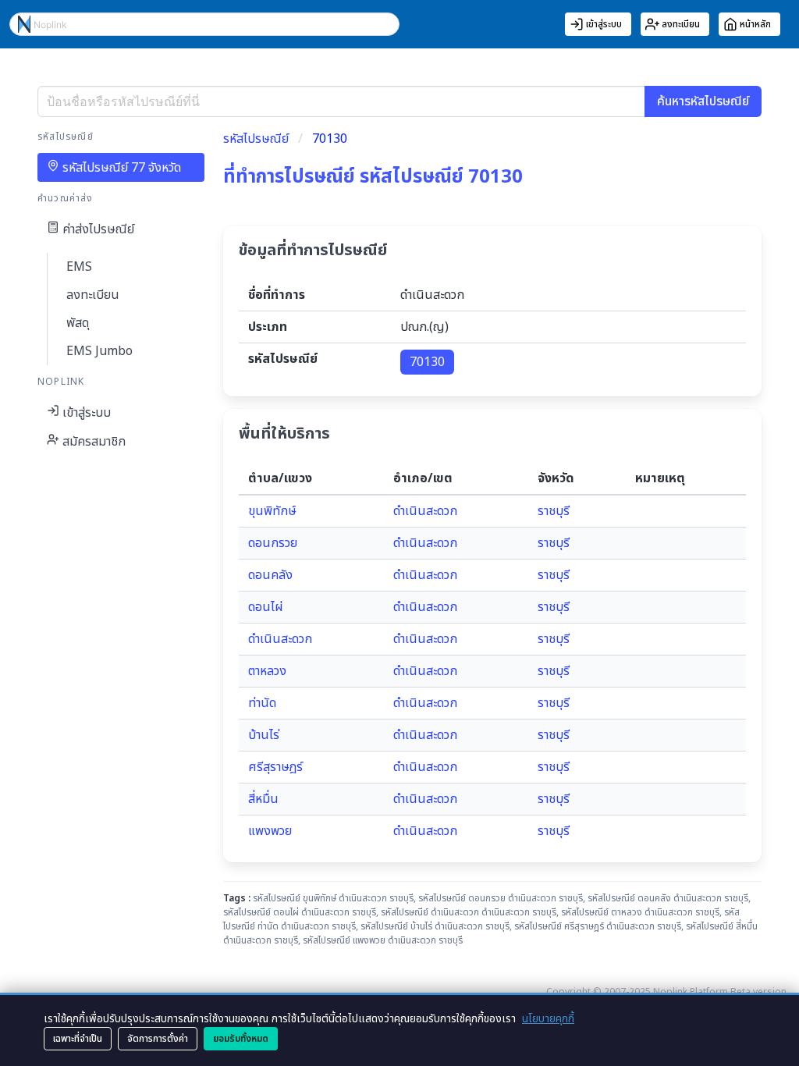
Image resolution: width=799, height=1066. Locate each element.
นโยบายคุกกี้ (548, 1019)
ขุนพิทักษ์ (272, 511)
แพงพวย (270, 831)
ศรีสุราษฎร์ (275, 767)
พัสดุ (77, 323)
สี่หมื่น (263, 799)
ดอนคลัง (270, 575)
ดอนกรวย (272, 543)
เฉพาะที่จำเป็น (77, 1039)
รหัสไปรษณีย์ (256, 139)
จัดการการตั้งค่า (157, 1039)
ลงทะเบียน (92, 295)
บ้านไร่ (263, 735)
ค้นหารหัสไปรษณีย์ (703, 101)
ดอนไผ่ (265, 607)
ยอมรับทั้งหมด (240, 1039)
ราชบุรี (554, 511)
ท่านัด (262, 703)
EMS (79, 267)
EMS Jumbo (99, 351)
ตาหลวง (267, 671)
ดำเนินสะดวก (425, 511)
